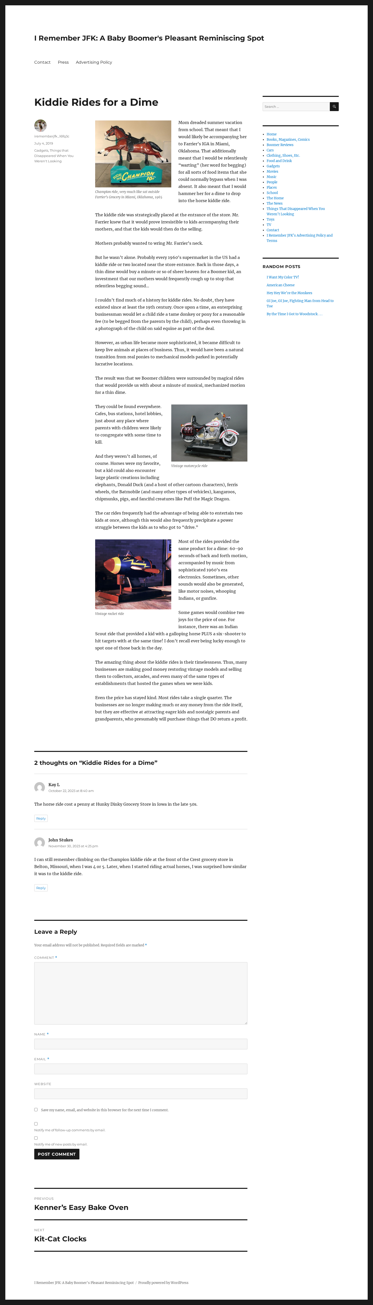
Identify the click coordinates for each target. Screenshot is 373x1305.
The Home (275, 198)
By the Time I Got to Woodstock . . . (294, 314)
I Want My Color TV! (283, 277)
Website (43, 1084)
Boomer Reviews (280, 145)
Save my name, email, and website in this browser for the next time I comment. (104, 1110)
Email (41, 1059)
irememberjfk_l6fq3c (51, 136)
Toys (271, 219)
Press (63, 62)
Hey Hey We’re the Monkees (289, 293)
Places (272, 187)
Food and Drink (279, 161)
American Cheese (281, 285)
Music (272, 177)
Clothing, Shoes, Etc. (283, 155)
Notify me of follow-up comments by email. (70, 1130)
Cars (270, 150)
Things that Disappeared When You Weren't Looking (54, 155)
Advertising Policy (94, 62)
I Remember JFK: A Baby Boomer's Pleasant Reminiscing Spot (149, 38)
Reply (41, 818)
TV (269, 225)
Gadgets (41, 150)
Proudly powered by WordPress (163, 1283)
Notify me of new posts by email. (61, 1144)
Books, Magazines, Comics (288, 139)
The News (275, 203)
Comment (45, 958)
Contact (42, 62)
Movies (272, 171)
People (272, 182)
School (272, 193)
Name (41, 1034)
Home (272, 134)
